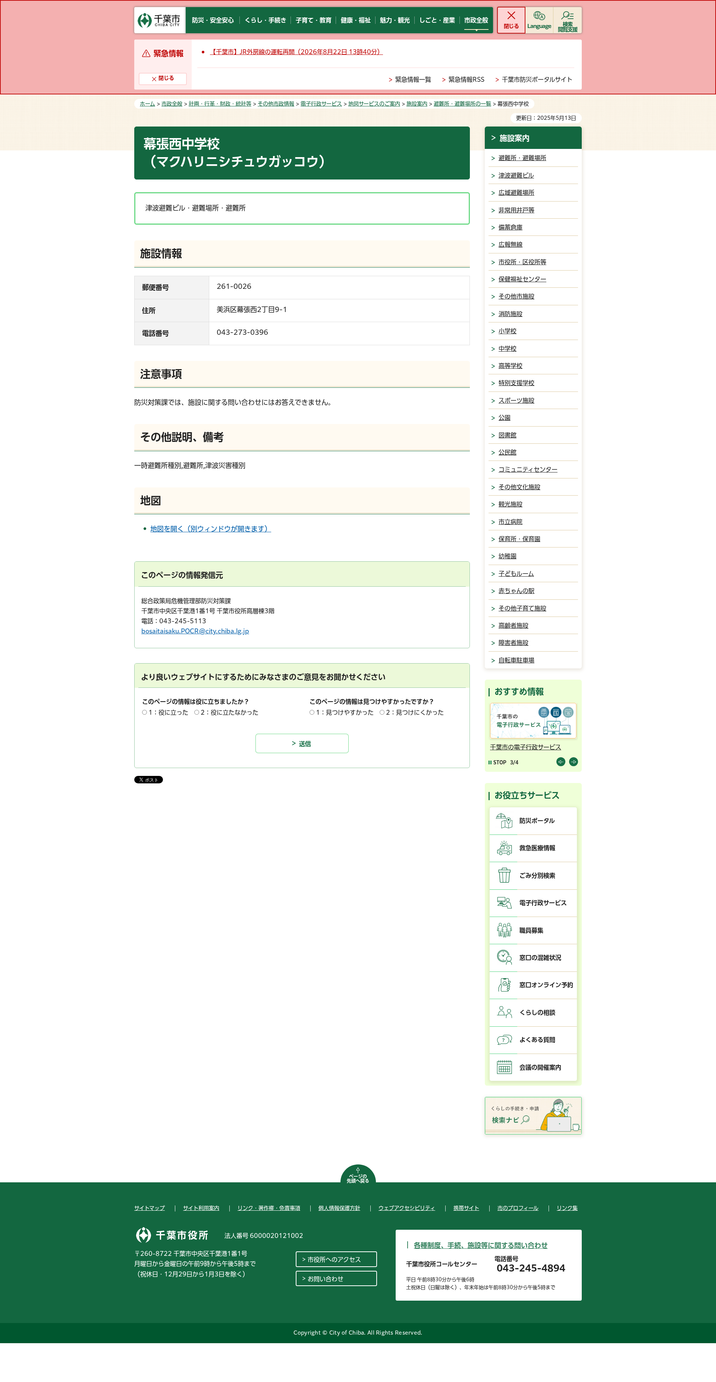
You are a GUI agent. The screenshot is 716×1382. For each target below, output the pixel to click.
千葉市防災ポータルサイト (537, 79)
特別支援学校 (516, 383)
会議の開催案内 (540, 1067)
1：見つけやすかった (345, 712)
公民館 (507, 452)
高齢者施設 (513, 625)
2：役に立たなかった (229, 712)
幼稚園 (507, 556)
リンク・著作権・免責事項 (269, 1208)
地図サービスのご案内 (374, 103)
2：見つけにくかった (415, 712)
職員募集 (531, 930)
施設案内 (416, 103)
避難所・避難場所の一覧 (462, 103)
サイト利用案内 (201, 1208)
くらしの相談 (537, 1013)
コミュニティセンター (528, 469)
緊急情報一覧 (413, 79)
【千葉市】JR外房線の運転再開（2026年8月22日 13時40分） (296, 52)
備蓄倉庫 (510, 227)
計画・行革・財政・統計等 (220, 103)
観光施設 (510, 504)
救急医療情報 (537, 848)
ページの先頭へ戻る (358, 1178)
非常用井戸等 (516, 210)
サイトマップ (149, 1208)
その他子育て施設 (522, 608)
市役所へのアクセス (334, 1260)
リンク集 (567, 1208)
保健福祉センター (522, 279)
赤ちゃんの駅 (516, 591)
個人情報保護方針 (339, 1208)
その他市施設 (516, 296)
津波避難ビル (516, 175)
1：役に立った (168, 712)
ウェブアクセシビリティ (407, 1208)
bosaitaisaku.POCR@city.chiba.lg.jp (195, 631)
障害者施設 (513, 643)
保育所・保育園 (519, 539)
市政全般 (171, 103)
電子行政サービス (321, 103)
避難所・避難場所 (522, 158)
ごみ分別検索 (537, 876)
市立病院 (510, 522)
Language (539, 26)
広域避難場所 (516, 193)
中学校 (507, 349)
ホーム (147, 103)
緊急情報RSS (466, 79)
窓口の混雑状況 (540, 958)
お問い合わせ (325, 1279)
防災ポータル (537, 821)
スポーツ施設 (516, 400)
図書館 (507, 435)
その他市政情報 (276, 103)
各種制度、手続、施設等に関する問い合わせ (481, 1245)
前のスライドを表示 (560, 761)
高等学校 (510, 366)
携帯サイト (466, 1208)
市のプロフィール (517, 1208)
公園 (505, 418)
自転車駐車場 (516, 660)
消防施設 (510, 314)
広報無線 (510, 244)
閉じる (511, 26)
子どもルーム (516, 574)
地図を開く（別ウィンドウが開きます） (210, 528)
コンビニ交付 (508, 747)
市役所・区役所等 (522, 262)
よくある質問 (537, 1040)
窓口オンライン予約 (546, 985)
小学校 (507, 331)
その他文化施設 (519, 487)
